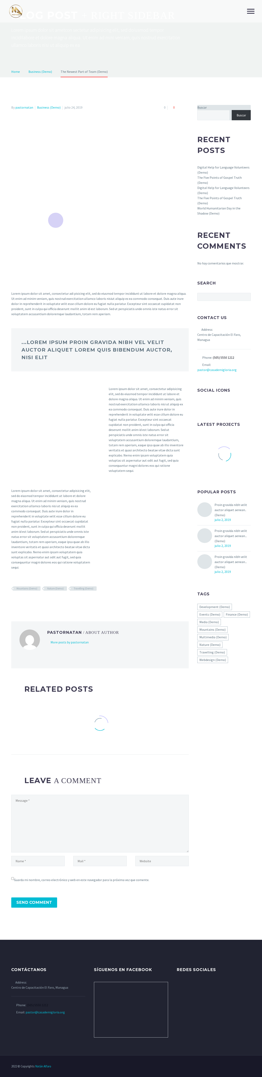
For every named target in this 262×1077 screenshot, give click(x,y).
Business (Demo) (49, 107)
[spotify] (230, 404)
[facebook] (199, 404)
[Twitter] (19, 600)
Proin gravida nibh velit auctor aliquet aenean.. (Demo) (231, 510)
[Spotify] (244, 1066)
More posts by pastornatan (70, 642)
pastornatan (24, 107)
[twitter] (207, 404)
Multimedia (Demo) (213, 637)
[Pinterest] (25, 600)
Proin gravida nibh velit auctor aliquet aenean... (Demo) (231, 536)
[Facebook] (14, 600)
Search (246, 297)
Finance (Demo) (237, 614)
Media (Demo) (209, 622)
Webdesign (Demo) (212, 660)
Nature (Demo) (55, 588)
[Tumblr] (31, 600)
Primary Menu (250, 11)
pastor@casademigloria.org (217, 370)
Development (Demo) (214, 607)
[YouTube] (239, 1066)
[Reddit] (43, 600)
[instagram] (214, 404)
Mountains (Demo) (27, 588)
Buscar (202, 107)
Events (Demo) (209, 614)
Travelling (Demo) (83, 588)
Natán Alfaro (43, 1066)
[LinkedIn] (37, 600)
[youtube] (222, 404)
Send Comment (34, 902)
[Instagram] (233, 1066)
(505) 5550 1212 (223, 357)
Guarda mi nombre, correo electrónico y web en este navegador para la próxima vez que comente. (81, 880)
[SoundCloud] (249, 1066)
